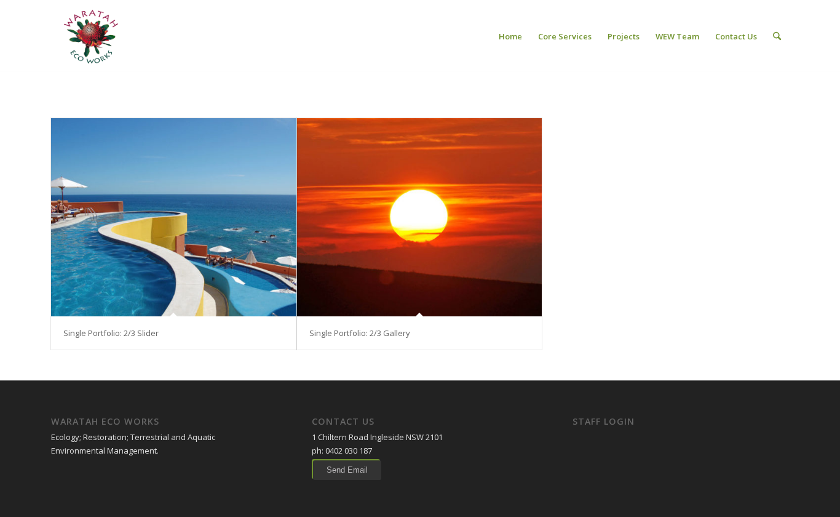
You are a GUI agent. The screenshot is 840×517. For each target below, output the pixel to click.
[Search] (777, 36)
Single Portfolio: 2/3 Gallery (359, 333)
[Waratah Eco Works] (90, 36)
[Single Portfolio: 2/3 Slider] (173, 217)
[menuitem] (510, 36)
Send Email (347, 470)
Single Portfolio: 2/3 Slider (111, 333)
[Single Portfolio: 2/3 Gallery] (419, 217)
